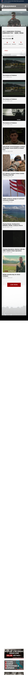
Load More (14, 285)
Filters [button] (6, 50)
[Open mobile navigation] (25, 6)
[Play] (1, 25)
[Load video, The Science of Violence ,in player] (14, 64)
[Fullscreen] (26, 25)
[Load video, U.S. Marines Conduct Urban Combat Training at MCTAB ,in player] (14, 162)
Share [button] (14, 44)
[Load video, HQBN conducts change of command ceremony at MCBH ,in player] (14, 188)
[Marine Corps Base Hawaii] (8, 6)
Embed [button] (21, 44)
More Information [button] (7, 38)
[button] (6, 2)
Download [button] (7, 44)
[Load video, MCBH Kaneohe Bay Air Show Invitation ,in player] (14, 263)
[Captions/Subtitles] (22, 25)
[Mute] (24, 25)
